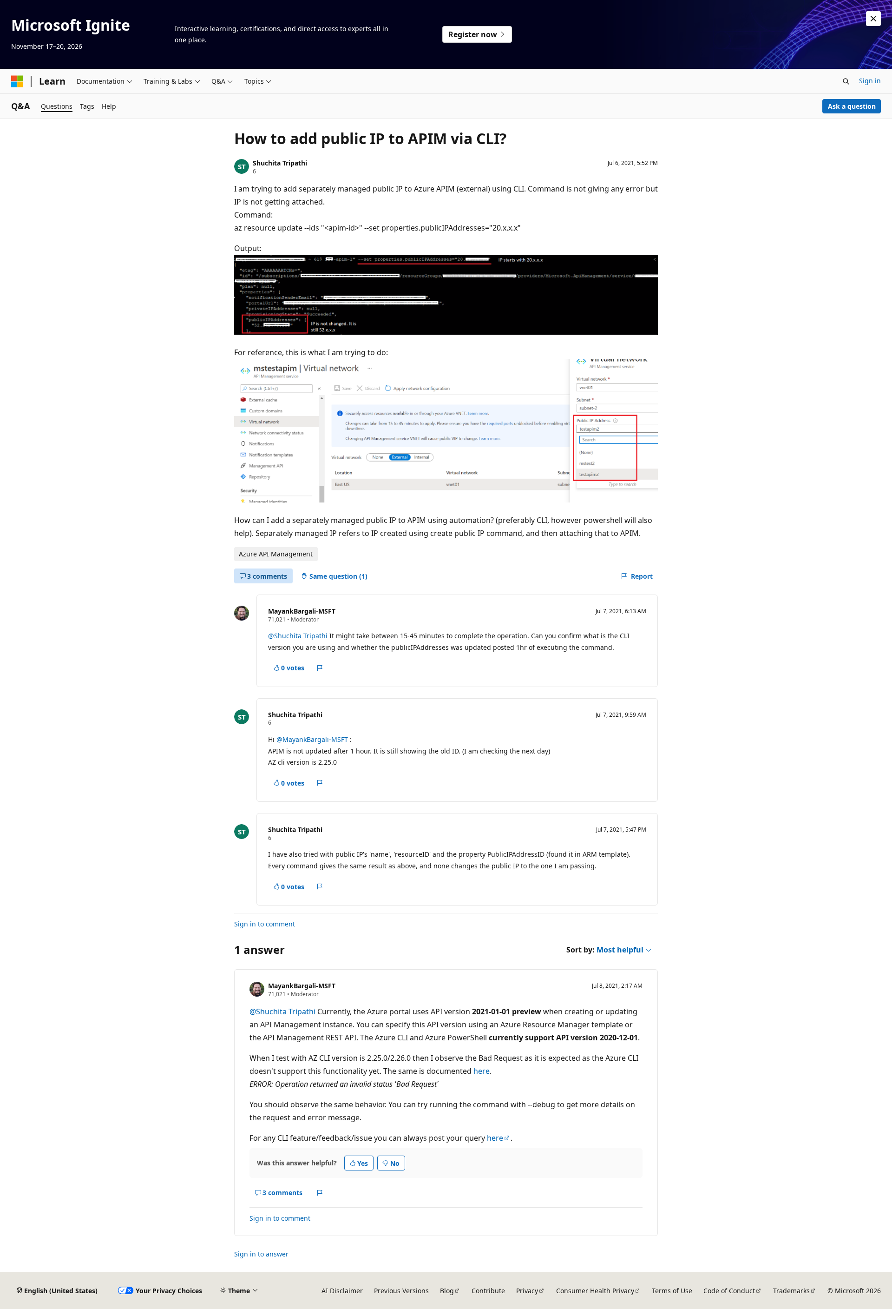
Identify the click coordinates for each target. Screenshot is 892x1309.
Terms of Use (672, 1290)
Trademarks (791, 1290)
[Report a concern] (320, 668)
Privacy (527, 1290)
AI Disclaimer (342, 1290)
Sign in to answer (261, 1254)
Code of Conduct (729, 1290)
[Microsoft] (17, 81)
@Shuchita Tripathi (298, 635)
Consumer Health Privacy (595, 1290)
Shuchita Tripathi (280, 163)
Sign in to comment (264, 923)
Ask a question (852, 106)
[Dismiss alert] (873, 18)
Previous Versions (401, 1290)
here (481, 1071)
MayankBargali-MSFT (301, 611)
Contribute (488, 1290)
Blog (447, 1290)
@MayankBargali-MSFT (313, 739)
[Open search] (846, 81)
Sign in (870, 80)
